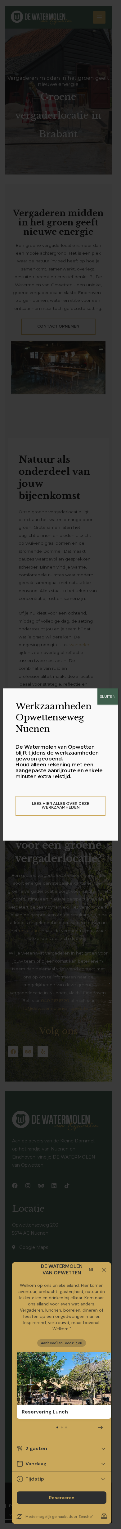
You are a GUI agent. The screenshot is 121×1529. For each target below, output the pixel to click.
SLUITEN (107, 696)
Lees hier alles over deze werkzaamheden (60, 805)
